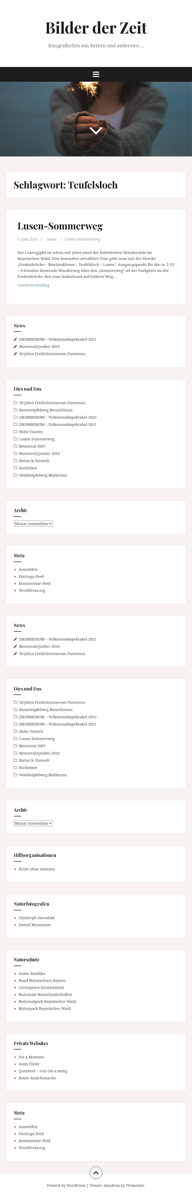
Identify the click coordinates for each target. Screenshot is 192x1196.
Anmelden (28, 569)
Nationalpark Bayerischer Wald (47, 1001)
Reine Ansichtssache (37, 1077)
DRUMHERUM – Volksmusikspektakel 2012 (57, 339)
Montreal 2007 (32, 446)
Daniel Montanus (34, 924)
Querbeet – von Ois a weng (43, 1070)
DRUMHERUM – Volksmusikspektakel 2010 (57, 417)
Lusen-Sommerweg (60, 225)
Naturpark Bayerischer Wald (45, 1008)
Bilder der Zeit (96, 27)
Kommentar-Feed (34, 583)
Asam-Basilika (32, 973)
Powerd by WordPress (66, 1185)
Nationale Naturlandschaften (45, 994)
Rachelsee (28, 467)
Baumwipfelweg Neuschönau (45, 409)
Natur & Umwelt (34, 460)
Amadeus (112, 1185)
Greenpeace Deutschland (41, 987)
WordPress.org (32, 590)
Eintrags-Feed (31, 576)
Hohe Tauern (31, 431)
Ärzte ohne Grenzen (37, 868)
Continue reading (45, 286)
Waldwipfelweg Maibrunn (43, 475)
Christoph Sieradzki (37, 917)
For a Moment (31, 1056)
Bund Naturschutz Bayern (42, 980)
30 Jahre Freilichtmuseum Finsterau (52, 353)
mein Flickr (29, 1063)
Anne (51, 238)
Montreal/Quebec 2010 (39, 346)
